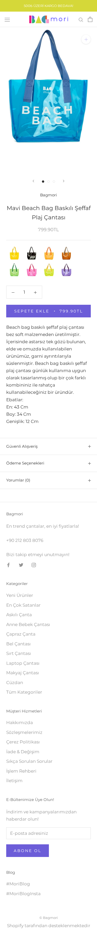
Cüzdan (14, 682)
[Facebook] (8, 564)
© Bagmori (48, 918)
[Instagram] (34, 564)
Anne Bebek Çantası (28, 624)
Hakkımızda (19, 722)
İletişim (14, 780)
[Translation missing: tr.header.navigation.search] (81, 19)
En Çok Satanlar (23, 605)
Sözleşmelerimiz (24, 732)
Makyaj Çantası (22, 672)
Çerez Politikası (23, 741)
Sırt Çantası (18, 653)
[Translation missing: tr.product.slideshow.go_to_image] (43, 181)
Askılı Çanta (19, 614)
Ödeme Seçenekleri (25, 463)
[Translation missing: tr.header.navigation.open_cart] (90, 19)
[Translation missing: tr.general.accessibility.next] (63, 181)
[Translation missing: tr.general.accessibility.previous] (33, 181)
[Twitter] (21, 564)
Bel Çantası (18, 643)
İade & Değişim (22, 751)
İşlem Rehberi (21, 771)
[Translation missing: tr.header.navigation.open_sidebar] (7, 19)
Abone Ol (27, 850)
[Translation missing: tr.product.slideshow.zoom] (86, 39)
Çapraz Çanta (20, 634)
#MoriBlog (18, 883)
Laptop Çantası (23, 663)
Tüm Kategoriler (24, 692)
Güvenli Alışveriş (22, 446)
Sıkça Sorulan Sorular (29, 761)
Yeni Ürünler (19, 595)
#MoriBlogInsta (23, 893)
